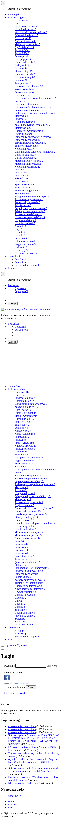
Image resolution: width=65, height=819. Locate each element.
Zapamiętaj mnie (17, 687)
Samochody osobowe (28, 139)
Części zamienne (24, 133)
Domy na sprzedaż (25, 154)
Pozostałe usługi (25, 77)
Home (11, 801)
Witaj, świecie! (16, 795)
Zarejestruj (20, 262)
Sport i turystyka (24, 184)
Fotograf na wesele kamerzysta (32, 196)
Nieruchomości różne (27, 166)
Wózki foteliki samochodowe (31, 32)
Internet (20, 101)
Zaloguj (12, 303)
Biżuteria (20, 226)
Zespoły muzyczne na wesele (31, 208)
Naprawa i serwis (25, 74)
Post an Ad (14, 285)
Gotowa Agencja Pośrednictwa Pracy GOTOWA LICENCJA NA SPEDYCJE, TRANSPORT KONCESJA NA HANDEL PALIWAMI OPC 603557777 (34, 740)
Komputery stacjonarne (28, 104)
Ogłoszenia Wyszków (39, 309)
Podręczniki (22, 65)
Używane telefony (25, 220)
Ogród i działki (24, 47)
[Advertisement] (32, 364)
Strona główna (15, 14)
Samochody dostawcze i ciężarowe (34, 136)
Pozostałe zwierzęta (26, 253)
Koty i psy (21, 250)
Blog (10, 807)
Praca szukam (23, 175)
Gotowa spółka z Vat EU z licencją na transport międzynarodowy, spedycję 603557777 (33, 769)
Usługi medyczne (25, 121)
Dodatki (20, 232)
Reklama (21, 80)
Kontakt (12, 268)
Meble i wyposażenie (27, 44)
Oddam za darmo (25, 241)
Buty (18, 229)
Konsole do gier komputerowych (33, 107)
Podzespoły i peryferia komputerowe (35, 113)
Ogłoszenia (20, 288)
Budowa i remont (25, 41)
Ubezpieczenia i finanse (29, 86)
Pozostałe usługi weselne (29, 199)
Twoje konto (14, 256)
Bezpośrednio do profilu (27, 265)
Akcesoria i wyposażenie (29, 130)
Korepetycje (23, 59)
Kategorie (13, 804)
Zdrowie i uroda (24, 92)
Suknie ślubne (23, 205)
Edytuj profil (21, 291)
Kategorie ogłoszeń (18, 17)
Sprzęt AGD (22, 50)
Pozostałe (21, 68)
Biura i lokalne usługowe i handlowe (35, 151)
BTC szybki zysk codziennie (23, 783)
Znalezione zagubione (27, 190)
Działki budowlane (26, 157)
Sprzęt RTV (22, 53)
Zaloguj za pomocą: (14, 672)
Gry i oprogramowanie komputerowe (35, 98)
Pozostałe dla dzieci (26, 26)
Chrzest (20, 23)
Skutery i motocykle (26, 145)
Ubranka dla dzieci (25, 29)
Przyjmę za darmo (25, 244)
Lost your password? (15, 693)
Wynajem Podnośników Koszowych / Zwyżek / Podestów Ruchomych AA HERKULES (33, 760)
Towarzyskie (22, 187)
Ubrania (20, 235)
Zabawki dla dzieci (26, 35)
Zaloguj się (20, 259)
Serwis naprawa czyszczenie (31, 142)
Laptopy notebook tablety (29, 110)
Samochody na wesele (27, 202)
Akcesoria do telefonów (28, 214)
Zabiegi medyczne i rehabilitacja (33, 124)
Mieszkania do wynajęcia (29, 160)
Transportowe (23, 83)
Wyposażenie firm (25, 89)
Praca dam (22, 172)
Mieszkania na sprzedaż (28, 163)
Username (9, 665)
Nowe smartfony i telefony (30, 217)
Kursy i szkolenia (25, 62)
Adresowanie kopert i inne (22, 726)
